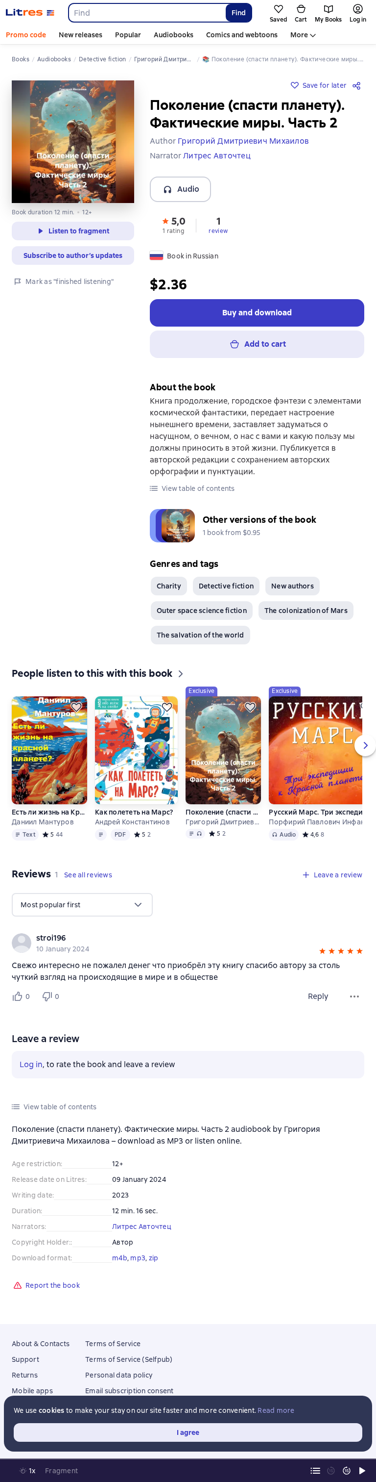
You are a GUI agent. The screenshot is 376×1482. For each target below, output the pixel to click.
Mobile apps (32, 1390)
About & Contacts (41, 1343)
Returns (25, 1375)
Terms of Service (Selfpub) (129, 1359)
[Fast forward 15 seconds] (346, 1471)
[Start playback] (362, 1471)
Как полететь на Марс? (134, 812)
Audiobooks (173, 34)
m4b (119, 1257)
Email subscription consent (129, 1390)
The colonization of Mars (306, 610)
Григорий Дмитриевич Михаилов (223, 822)
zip (154, 1257)
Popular (128, 34)
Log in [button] (31, 1064)
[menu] (82, 905)
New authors (292, 586)
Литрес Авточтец (141, 1226)
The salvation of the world (200, 635)
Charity (169, 586)
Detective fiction (226, 586)
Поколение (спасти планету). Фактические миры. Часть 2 (223, 812)
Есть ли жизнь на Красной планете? (49, 812)
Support (25, 1359)
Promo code (26, 34)
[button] (173, 224)
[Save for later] (76, 707)
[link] (174, 938)
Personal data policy (118, 1375)
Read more (276, 1410)
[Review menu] (354, 996)
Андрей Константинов (132, 822)
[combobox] (146, 13)
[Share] (358, 85)
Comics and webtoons (242, 34)
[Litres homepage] (30, 13)
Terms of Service (113, 1343)
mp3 (137, 1257)
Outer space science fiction (202, 610)
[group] (188, 943)
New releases (80, 34)
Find (239, 12)
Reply (318, 996)
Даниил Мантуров (43, 822)
